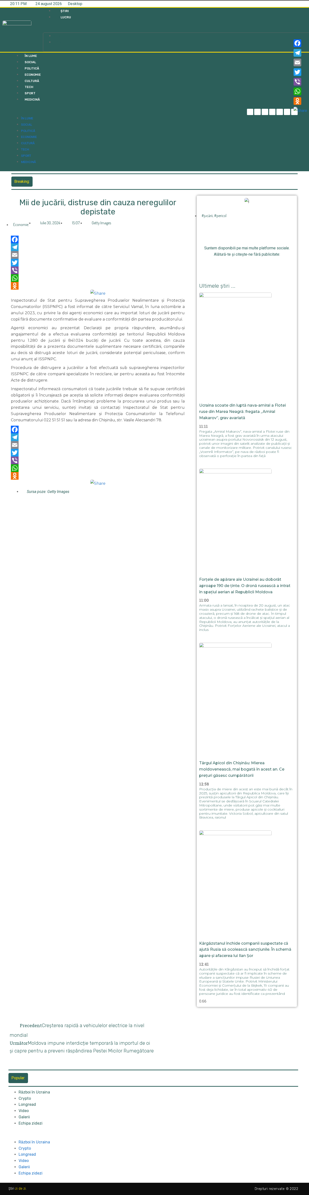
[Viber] (98, 270)
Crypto (25, 1098)
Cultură (32, 81)
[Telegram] (257, 112)
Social (30, 62)
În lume (31, 56)
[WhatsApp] (98, 278)
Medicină (32, 99)
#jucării (207, 215)
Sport (30, 93)
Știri (65, 11)
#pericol (220, 215)
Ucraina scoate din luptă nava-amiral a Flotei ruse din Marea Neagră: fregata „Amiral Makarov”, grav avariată (125, 181)
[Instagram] (272, 112)
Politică (32, 68)
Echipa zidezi (30, 1123)
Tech (29, 87)
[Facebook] (98, 239)
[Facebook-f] (250, 112)
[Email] (98, 255)
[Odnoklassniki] (98, 286)
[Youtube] (287, 112)
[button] (123, 30)
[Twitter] (265, 112)
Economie (33, 74)
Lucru (66, 17)
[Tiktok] (279, 112)
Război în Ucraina (34, 1092)
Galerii (24, 1117)
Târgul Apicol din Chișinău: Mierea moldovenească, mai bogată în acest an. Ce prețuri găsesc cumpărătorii (241, 769)
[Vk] (274, 266)
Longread (27, 1104)
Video (24, 1110)
